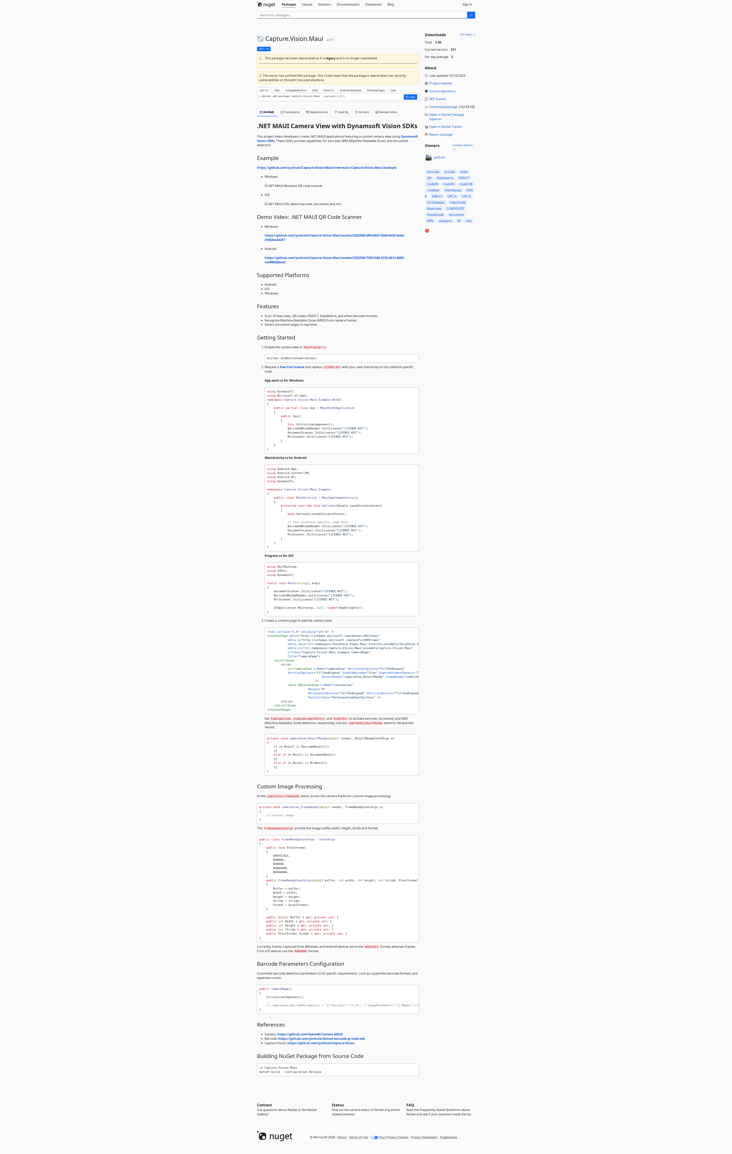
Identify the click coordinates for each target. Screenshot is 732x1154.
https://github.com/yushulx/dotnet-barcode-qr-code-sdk (321, 1039)
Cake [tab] (393, 90)
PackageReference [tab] (296, 90)
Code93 (448, 184)
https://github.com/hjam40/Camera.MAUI (310, 1034)
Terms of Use (358, 1137)
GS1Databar (436, 202)
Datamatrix (445, 178)
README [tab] (268, 112)
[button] (338, 58)
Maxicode (434, 208)
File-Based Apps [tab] (376, 90)
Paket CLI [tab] (328, 90)
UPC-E (466, 196)
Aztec (464, 172)
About (342, 1137)
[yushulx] (428, 157)
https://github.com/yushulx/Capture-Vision (321, 1043)
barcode (433, 172)
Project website (440, 83)
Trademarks (448, 1137)
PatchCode (458, 202)
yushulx (439, 157)
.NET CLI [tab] (264, 90)
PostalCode (435, 215)
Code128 (466, 184)
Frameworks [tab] (291, 112)
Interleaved (453, 190)
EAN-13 (437, 196)
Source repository (442, 91)
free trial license (292, 367)
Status (338, 1105)
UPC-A (452, 196)
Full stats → (467, 34)
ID (459, 221)
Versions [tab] (363, 112)
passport (445, 221)
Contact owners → (463, 147)
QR (429, 178)
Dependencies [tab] (318, 112)
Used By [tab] (342, 112)
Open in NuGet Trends (445, 127)
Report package (440, 134)
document (456, 215)
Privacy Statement (424, 1137)
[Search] (471, 15)
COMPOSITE (455, 208)
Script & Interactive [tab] (350, 90)
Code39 (432, 184)
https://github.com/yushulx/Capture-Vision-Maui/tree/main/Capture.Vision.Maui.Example (326, 168)
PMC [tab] (277, 90)
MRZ (430, 221)
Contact (264, 1105)
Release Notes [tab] (387, 112)
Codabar (433, 190)
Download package (443, 107)
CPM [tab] (314, 90)
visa (469, 221)
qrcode (450, 172)
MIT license (437, 99)
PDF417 (464, 178)
